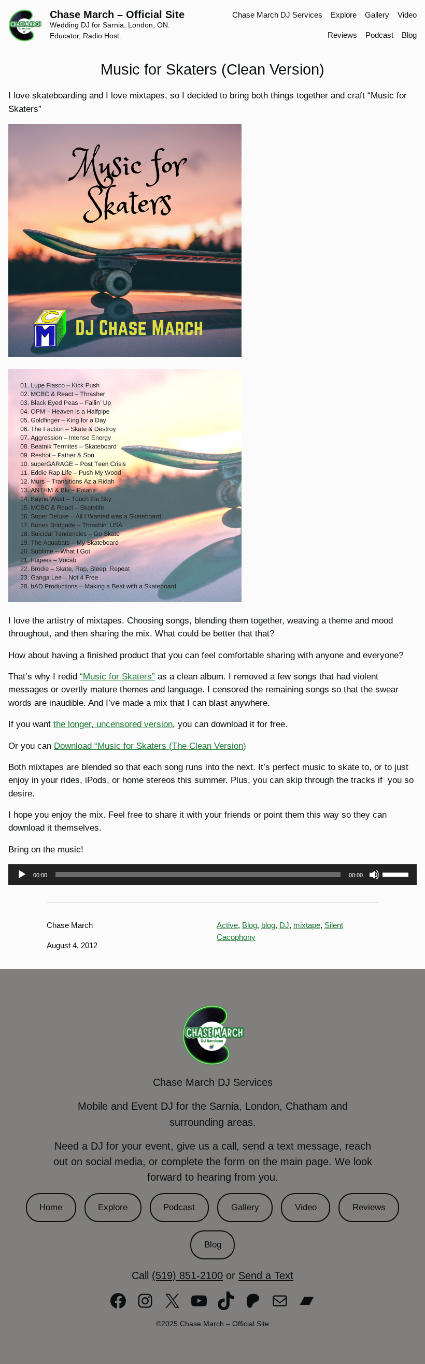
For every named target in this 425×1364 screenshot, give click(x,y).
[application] (212, 874)
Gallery (245, 1207)
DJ (284, 925)
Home (50, 1207)
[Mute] (374, 874)
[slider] (397, 873)
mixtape (306, 925)
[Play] (22, 874)
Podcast (179, 1207)
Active (227, 925)
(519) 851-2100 (187, 1275)
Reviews (369, 1207)
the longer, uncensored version (113, 724)
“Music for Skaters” (117, 676)
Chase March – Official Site (117, 14)
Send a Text (265, 1275)
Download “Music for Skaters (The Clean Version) (150, 746)
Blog (249, 925)
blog (268, 925)
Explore (113, 1207)
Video (306, 1207)
